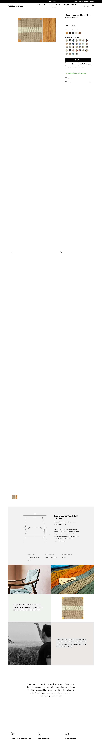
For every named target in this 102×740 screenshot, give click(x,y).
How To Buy (78, 60)
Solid (73, 25)
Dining (50, 4)
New (38, 4)
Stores (81, 1)
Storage (66, 4)
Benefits (76, 1)
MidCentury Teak (79, 33)
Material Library (57, 7)
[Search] (84, 6)
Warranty (68, 82)
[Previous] (12, 252)
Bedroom (57, 4)
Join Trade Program (85, 64)
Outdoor (73, 4)
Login (71, 64)
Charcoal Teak (73, 33)
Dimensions (68, 78)
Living (44, 4)
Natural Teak (66, 33)
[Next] (61, 252)
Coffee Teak (70, 33)
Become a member (89, 1)
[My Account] (88, 6)
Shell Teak (76, 33)
